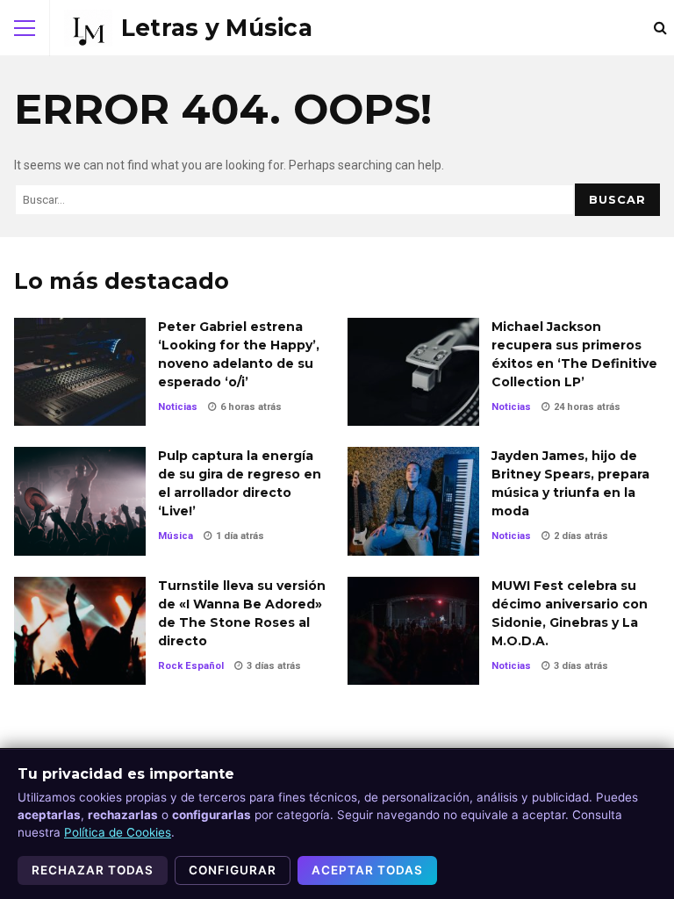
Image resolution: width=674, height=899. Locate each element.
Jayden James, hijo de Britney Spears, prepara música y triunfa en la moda (413, 501)
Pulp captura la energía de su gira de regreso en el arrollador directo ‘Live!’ (80, 501)
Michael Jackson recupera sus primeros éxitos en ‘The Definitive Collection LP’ (413, 372)
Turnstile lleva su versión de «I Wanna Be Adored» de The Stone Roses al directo (80, 631)
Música (175, 536)
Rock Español (191, 666)
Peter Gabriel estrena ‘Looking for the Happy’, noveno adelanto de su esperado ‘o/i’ (80, 372)
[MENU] (24, 28)
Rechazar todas (93, 870)
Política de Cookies (117, 832)
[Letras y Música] (188, 28)
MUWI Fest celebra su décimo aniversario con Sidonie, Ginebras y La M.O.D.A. (413, 631)
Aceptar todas (367, 870)
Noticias (177, 407)
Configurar (232, 870)
